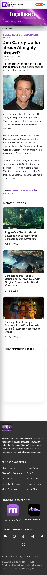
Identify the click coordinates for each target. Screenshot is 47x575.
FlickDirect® (7, 565)
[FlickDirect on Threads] (32, 536)
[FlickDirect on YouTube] (5, 536)
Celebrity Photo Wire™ (12, 478)
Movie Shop (32, 489)
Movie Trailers (33, 478)
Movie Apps (32, 468)
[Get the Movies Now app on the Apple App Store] (23, 4)
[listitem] (23, 227)
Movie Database (9, 489)
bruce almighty (28, 190)
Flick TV (30, 473)
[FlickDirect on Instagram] (14, 536)
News (11, 28)
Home (4, 28)
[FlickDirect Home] (23, 14)
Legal (28, 556)
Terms (4, 556)
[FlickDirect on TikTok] (23, 536)
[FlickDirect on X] (23, 544)
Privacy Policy (16, 556)
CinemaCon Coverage (12, 473)
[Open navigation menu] (5, 15)
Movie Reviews (34, 484)
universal (8, 193)
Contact (36, 556)
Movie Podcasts (9, 468)
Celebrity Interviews (11, 484)
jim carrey (14, 190)
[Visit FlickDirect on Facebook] (42, 536)
